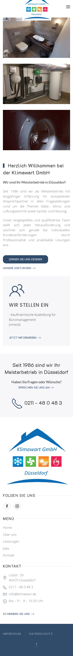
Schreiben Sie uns (16, 614)
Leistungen (11, 541)
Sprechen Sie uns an (34, 387)
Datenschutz (41, 634)
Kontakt (8, 555)
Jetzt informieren (23, 338)
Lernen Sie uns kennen (25, 259)
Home (7, 527)
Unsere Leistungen (17, 268)
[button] (68, 7)
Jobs (6, 548)
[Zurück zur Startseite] (36, 7)
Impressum (12, 634)
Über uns (10, 534)
